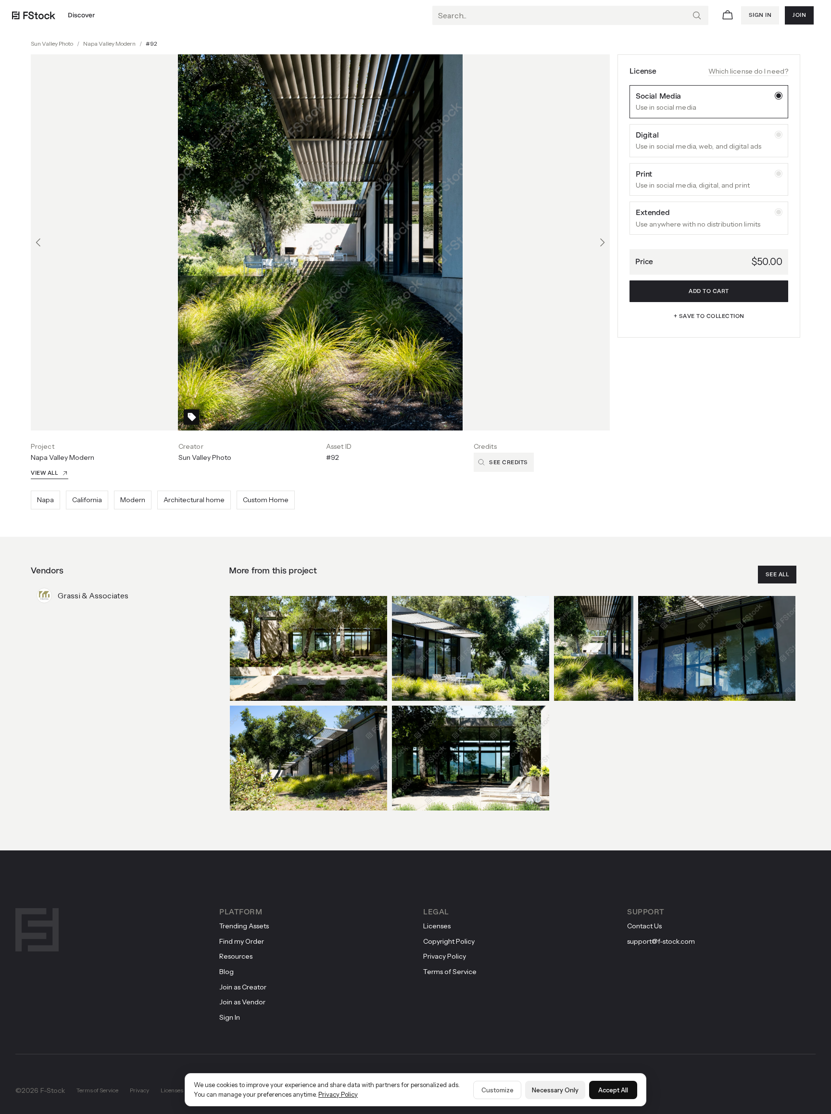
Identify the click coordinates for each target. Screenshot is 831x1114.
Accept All (613, 1090)
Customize (497, 1090)
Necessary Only (555, 1090)
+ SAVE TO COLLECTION (709, 316)
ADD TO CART (709, 291)
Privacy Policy (338, 1094)
